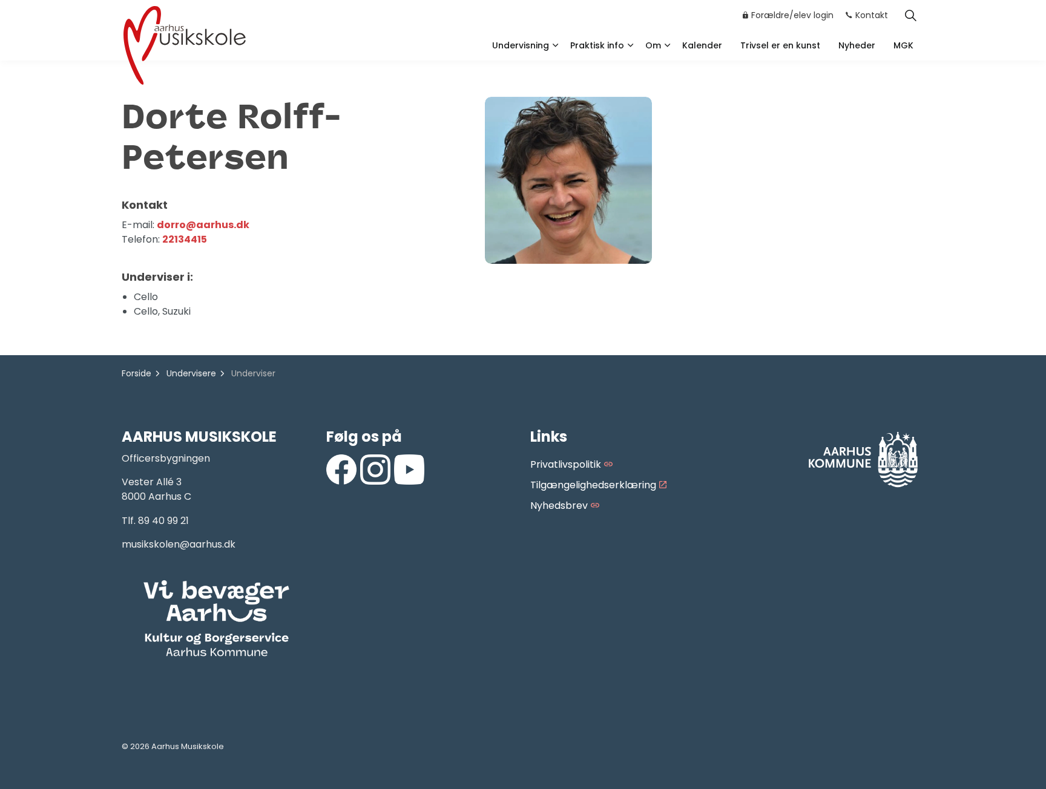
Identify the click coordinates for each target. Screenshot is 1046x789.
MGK (903, 45)
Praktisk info (597, 45)
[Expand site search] (910, 15)
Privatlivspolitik (565, 464)
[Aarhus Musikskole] (184, 44)
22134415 (184, 239)
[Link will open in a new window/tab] (341, 469)
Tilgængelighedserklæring (593, 485)
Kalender (702, 45)
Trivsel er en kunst (780, 45)
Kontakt (871, 15)
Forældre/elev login (792, 15)
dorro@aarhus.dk (203, 225)
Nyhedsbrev (559, 505)
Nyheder (856, 45)
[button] (217, 619)
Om (653, 45)
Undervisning (520, 45)
